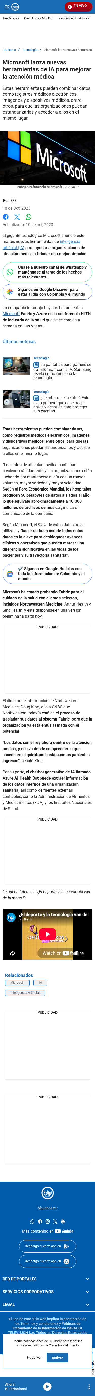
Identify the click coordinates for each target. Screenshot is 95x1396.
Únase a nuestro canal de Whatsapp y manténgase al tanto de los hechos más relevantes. (52, 272)
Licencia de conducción (73, 18)
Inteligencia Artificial (25, 993)
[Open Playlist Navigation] (89, 1386)
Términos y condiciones (39, 1323)
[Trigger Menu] (7, 7)
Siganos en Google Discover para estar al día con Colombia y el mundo (51, 292)
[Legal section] (87, 1304)
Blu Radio (9, 50)
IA (40, 982)
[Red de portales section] (87, 1279)
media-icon (47, 1386)
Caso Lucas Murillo (37, 18)
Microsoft (11, 313)
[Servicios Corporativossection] (87, 1292)
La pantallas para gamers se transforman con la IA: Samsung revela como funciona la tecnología (62, 371)
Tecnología (29, 50)
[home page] (47, 1193)
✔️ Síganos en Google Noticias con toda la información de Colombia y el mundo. (51, 573)
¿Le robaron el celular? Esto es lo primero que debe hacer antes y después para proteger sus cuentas (61, 405)
